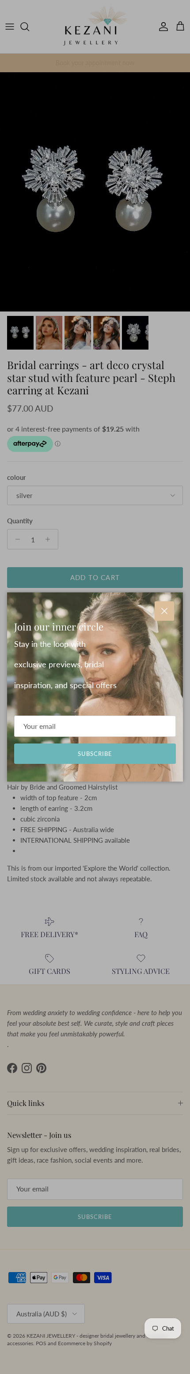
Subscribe (95, 753)
